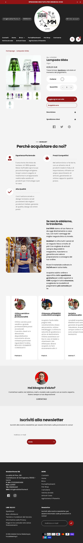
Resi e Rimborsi (12, 514)
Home (44, 478)
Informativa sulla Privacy (16, 520)
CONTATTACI (41, 399)
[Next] (77, 2)
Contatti (45, 475)
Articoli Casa (47, 495)
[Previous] (6, 2)
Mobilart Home (16, 534)
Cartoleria (46, 490)
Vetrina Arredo (47, 493)
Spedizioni (10, 511)
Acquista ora (53, 105)
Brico (44, 481)
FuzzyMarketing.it (11, 536)
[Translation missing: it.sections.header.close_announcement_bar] (80, 2)
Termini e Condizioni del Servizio (19, 517)
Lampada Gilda (23, 51)
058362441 (27, 19)
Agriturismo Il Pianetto (51, 498)
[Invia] (71, 523)
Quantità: (54, 87)
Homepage (10, 51)
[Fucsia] (62, 79)
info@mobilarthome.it (11, 19)
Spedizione (62, 70)
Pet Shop (45, 487)
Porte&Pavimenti (48, 484)
